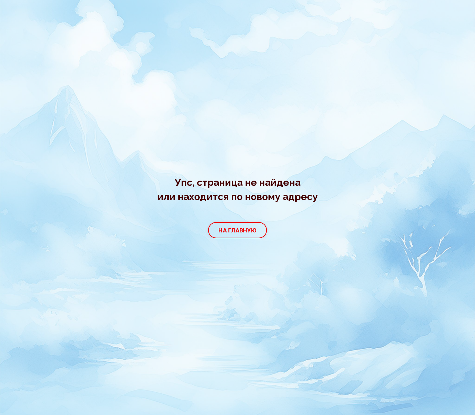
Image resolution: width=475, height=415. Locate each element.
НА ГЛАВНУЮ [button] (237, 230)
